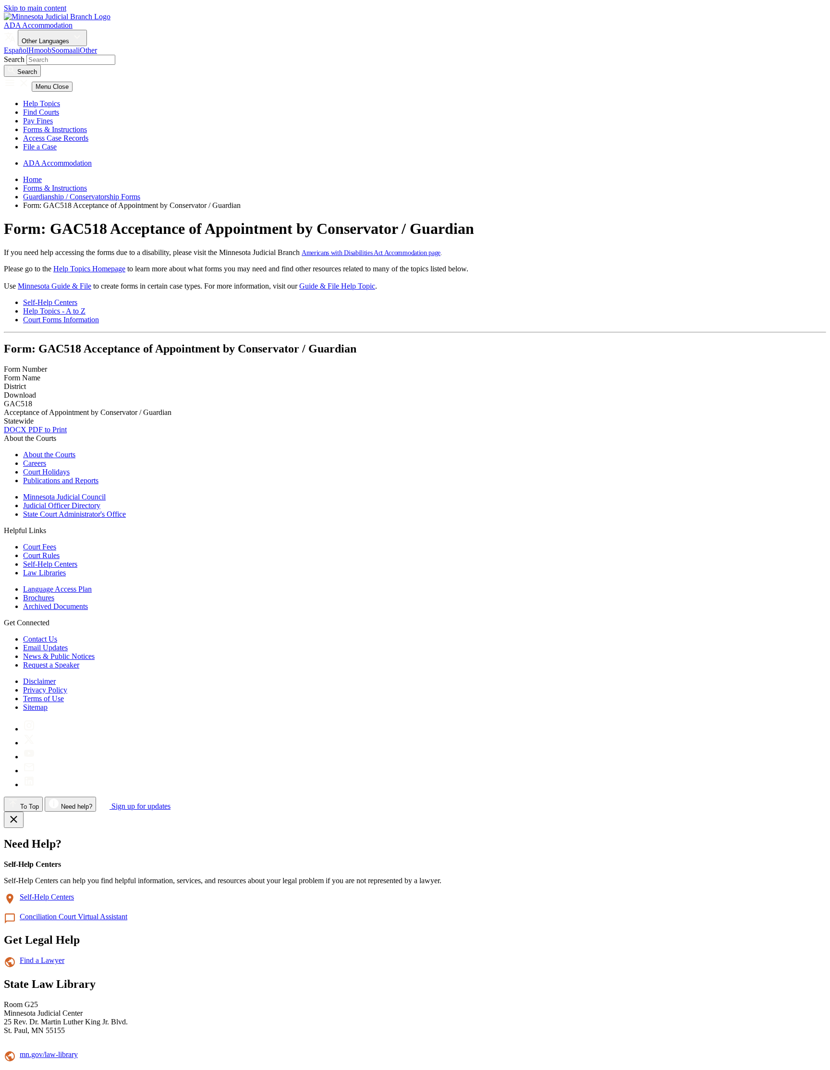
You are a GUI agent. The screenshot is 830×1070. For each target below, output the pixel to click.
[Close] (14, 820)
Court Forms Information (61, 320)
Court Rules (41, 555)
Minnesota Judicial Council (64, 497)
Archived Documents (55, 606)
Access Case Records (55, 138)
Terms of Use (43, 698)
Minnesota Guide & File (54, 286)
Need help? (75, 806)
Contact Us (40, 639)
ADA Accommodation (38, 25)
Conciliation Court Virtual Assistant (73, 916)
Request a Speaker (51, 665)
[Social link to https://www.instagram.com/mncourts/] (29, 729)
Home (32, 179)
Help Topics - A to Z (54, 311)
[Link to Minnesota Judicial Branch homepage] (57, 16)
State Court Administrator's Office (74, 514)
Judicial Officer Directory (61, 505)
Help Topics (41, 103)
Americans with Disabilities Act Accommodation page (371, 252)
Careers (34, 463)
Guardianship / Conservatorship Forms (81, 197)
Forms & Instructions (55, 129)
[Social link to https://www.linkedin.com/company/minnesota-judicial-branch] (29, 784)
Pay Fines (38, 121)
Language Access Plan (57, 589)
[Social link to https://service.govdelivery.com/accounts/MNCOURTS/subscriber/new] (29, 770)
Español (16, 50)
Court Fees (39, 547)
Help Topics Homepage (89, 269)
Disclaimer (39, 681)
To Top (28, 806)
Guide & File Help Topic (337, 286)
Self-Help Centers (50, 302)
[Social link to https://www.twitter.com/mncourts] (29, 743)
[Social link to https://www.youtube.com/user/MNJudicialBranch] (29, 757)
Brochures (38, 598)
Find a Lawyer (42, 960)
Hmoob (39, 50)
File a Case (40, 147)
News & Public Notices (59, 656)
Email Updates (45, 648)
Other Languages (46, 41)
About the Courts (49, 454)
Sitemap (35, 707)
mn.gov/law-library (49, 1054)
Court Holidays (46, 472)
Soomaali (65, 50)
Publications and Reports (60, 480)
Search (14, 59)
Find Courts (41, 112)
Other (88, 50)
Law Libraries (44, 573)
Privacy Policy (45, 690)
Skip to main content (35, 8)
